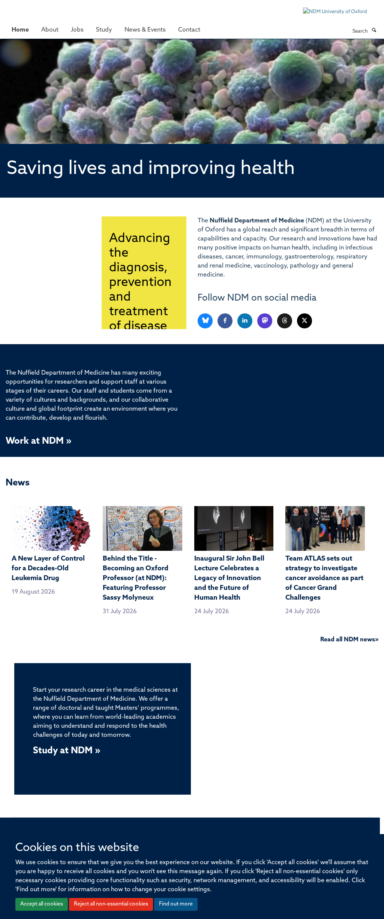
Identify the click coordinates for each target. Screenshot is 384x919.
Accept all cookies (41, 904)
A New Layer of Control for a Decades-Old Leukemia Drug (48, 569)
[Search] (374, 31)
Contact (189, 30)
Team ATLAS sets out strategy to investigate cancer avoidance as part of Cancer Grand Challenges (324, 579)
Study (104, 30)
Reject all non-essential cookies (111, 904)
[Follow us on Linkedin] (245, 321)
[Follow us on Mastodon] (265, 321)
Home (20, 30)
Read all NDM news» (349, 640)
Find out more (176, 904)
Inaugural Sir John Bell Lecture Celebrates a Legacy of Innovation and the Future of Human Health (229, 579)
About (49, 30)
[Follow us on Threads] (285, 321)
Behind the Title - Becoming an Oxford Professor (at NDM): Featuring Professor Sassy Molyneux (135, 579)
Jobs (77, 30)
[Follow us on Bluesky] (206, 321)
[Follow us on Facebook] (226, 321)
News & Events (145, 30)
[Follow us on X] (304, 321)
